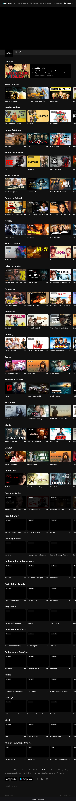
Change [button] (14, 786)
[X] (47, 779)
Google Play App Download (26, 779)
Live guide (24, 3)
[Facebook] (42, 779)
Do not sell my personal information (51, 773)
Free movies (47, 3)
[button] (38, 71)
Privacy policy (63, 770)
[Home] (8, 3)
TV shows (59, 3)
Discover (35, 3)
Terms (53, 770)
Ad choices (27, 773)
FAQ (34, 773)
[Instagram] (37, 779)
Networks (70, 3)
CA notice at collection (13, 773)
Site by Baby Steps (65, 795)
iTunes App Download (11, 779)
